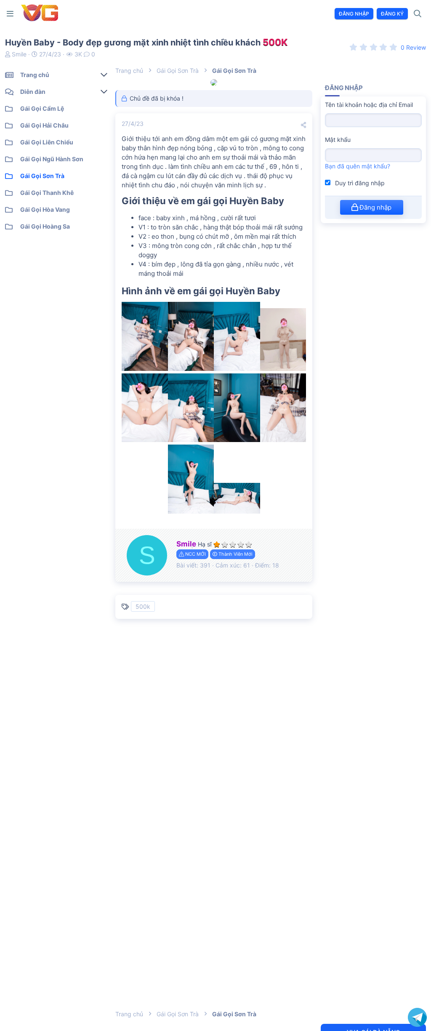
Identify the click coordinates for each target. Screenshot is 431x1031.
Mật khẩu (338, 139)
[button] (12, 13)
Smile (19, 54)
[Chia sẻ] (303, 125)
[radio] (353, 47)
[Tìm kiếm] (418, 13)
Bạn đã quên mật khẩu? (357, 166)
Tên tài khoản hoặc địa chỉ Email (369, 104)
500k (143, 606)
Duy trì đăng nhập (359, 182)
